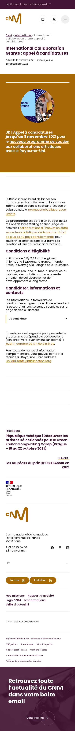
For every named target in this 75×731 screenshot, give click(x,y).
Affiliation (40, 580)
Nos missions (15, 595)
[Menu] (65, 19)
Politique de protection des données (23, 661)
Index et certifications (16, 650)
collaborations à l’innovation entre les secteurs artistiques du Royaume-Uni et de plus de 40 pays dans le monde (37, 232)
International (23, 35)
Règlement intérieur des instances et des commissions (33, 639)
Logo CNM (13, 600)
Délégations (12, 644)
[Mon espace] (54, 19)
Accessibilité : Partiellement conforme (24, 656)
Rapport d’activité (41, 595)
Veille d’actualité (17, 604)
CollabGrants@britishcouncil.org (28, 361)
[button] (37, 563)
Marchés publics (45, 644)
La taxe (14, 580)
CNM (9, 35)
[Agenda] (43, 19)
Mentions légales (38, 650)
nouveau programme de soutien (39, 142)
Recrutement (27, 644)
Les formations (35, 600)
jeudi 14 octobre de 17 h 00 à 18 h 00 (30, 344)
